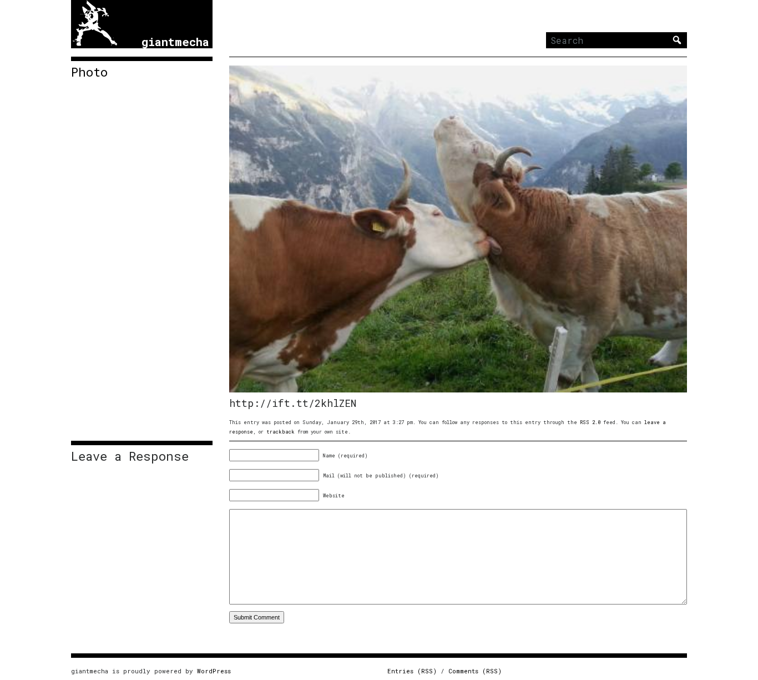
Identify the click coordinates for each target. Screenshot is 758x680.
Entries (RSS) (412, 671)
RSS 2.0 (590, 422)
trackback (280, 432)
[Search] (677, 40)
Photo (89, 72)
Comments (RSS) (475, 671)
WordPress (214, 671)
